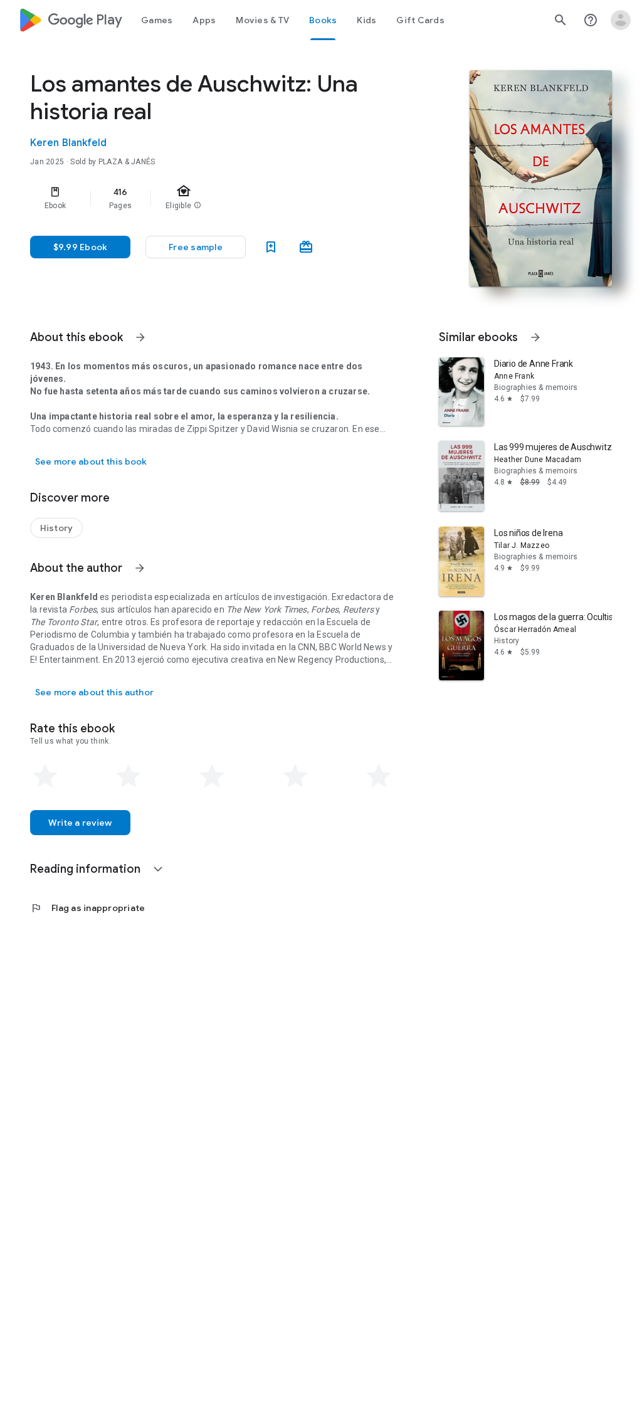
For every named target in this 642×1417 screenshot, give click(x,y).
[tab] (156, 20)
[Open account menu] (621, 20)
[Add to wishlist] (271, 247)
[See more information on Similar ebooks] (535, 337)
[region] (229, 198)
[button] (195, 247)
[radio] (45, 776)
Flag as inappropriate (87, 908)
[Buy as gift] (306, 247)
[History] (56, 528)
